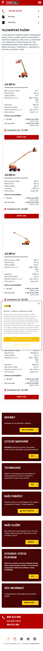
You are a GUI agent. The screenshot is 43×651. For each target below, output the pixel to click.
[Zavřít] (38, 303)
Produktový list (17, 130)
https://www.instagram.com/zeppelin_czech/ (21, 639)
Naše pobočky (13, 496)
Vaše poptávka (39, 2)
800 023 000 (13, 625)
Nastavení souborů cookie (21, 345)
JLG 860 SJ (9, 254)
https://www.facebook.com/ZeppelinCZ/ (8, 639)
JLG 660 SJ (9, 175)
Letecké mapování (16, 442)
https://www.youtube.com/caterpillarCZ (28, 639)
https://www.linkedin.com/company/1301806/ (34, 639)
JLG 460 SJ (9, 85)
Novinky (9, 417)
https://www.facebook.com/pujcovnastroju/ (15, 639)
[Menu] (3, 2)
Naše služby (12, 525)
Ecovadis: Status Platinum (15, 556)
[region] (21, 325)
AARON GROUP (35, 643)
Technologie (12, 468)
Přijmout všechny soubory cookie (21, 339)
